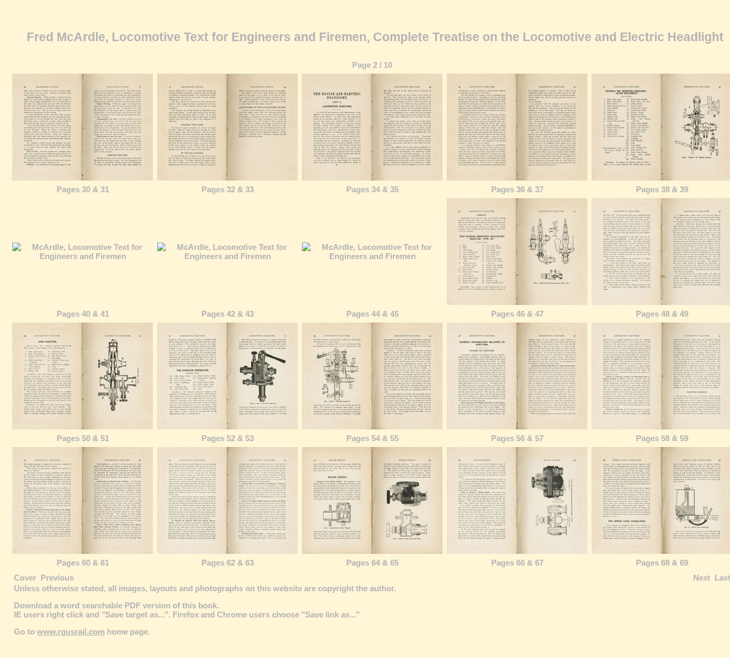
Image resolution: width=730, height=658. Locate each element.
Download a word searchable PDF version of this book (115, 605)
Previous (57, 577)
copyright (336, 588)
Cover (25, 577)
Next (701, 577)
